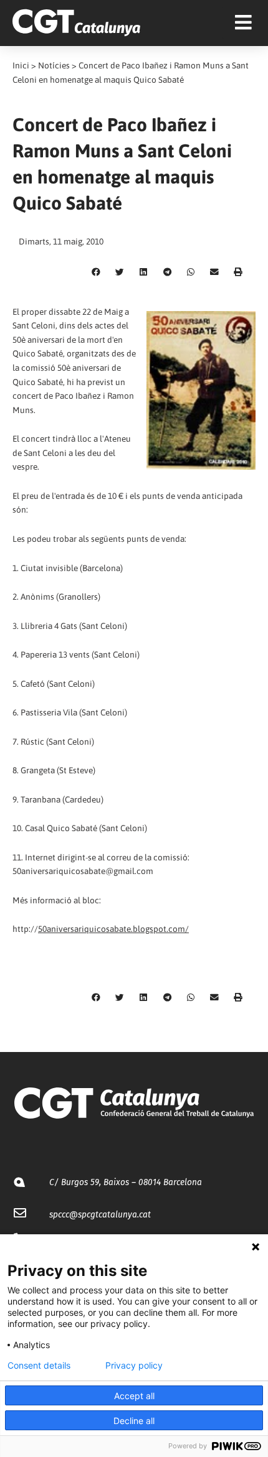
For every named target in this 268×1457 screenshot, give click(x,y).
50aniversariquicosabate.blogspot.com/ (113, 929)
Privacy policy (134, 1366)
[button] (96, 272)
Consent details (38, 1366)
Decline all (134, 1420)
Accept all (134, 1395)
